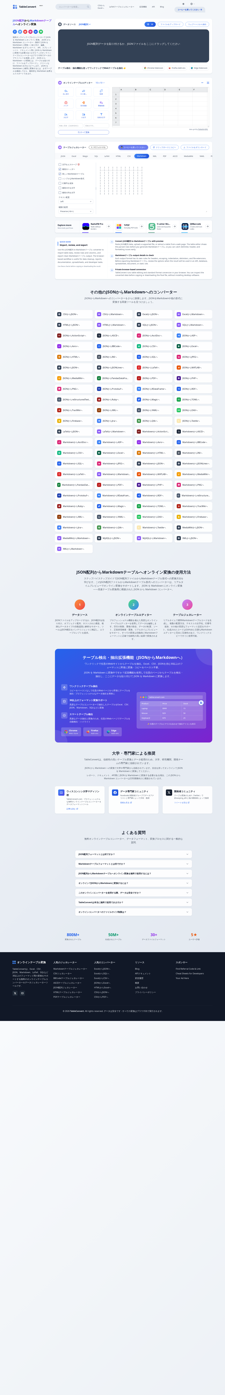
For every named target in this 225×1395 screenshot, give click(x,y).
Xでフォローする (99, 147)
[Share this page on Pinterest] (30, 32)
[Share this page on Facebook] (15, 32)
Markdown (141, 156)
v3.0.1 (41, 5)
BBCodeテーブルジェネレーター (68, 978)
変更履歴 (139, 978)
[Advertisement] (32, 95)
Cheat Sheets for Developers (190, 973)
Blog (162, 6)
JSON (63, 156)
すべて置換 (84, 132)
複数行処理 (63, 207)
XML (155, 156)
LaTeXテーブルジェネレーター (121, 6)
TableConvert (77, 1011)
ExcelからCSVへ (101, 978)
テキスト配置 (64, 197)
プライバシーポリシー (145, 992)
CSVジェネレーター (62, 973)
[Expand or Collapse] (203, 82)
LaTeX (106, 156)
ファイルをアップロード (171, 24)
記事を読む (71, 809)
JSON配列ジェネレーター (65, 987)
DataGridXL (203, 129)
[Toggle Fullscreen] (208, 82)
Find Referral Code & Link (188, 968)
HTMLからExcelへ (102, 987)
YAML (202, 156)
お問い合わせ (141, 987)
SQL (96, 156)
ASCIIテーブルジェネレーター (67, 982)
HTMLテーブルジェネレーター (67, 992)
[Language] (192, 4)
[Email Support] (22, 993)
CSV (129, 156)
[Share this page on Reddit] (25, 32)
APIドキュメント (143, 973)
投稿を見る (124, 802)
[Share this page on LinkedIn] (36, 32)
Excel (74, 156)
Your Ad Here (182, 978)
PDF (164, 156)
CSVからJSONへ (101, 992)
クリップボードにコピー (166, 147)
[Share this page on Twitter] (20, 32)
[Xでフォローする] (15, 993)
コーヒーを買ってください (188, 9)
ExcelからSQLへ (101, 973)
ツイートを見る (180, 802)
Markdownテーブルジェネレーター (70, 968)
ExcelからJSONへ (102, 968)
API (153, 6)
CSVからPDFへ (101, 996)
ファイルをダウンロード (196, 147)
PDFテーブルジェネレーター (66, 996)
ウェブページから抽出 (197, 24)
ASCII (175, 156)
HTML (118, 156)
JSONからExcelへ (102, 982)
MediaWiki (188, 156)
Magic (85, 156)
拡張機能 (143, 6)
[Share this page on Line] (41, 32)
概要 (137, 982)
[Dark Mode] (183, 4)
